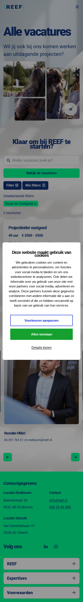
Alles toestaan (41, 334)
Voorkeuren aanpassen (41, 320)
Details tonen (41, 347)
